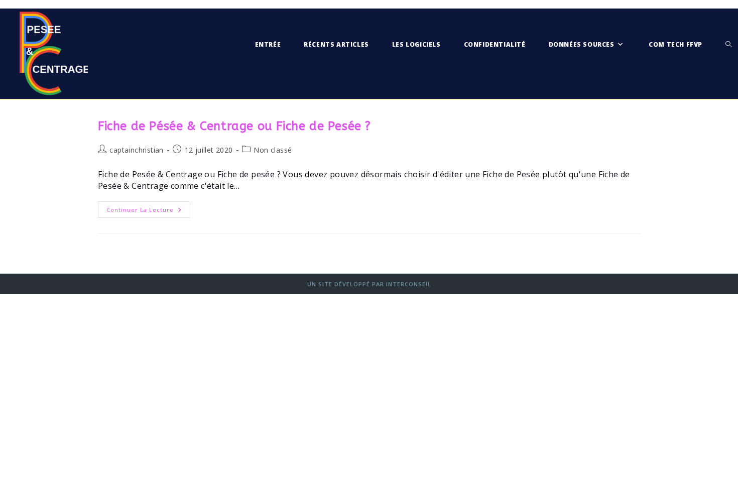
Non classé (273, 150)
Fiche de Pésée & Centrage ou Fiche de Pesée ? (234, 126)
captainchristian (136, 150)
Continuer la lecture (148, 211)
